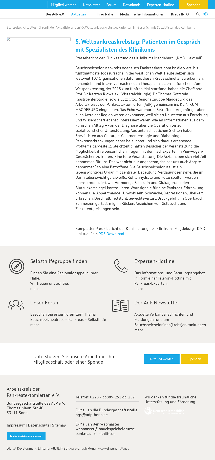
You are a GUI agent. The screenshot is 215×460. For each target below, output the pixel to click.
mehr (34, 288)
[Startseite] (13, 9)
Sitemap (59, 425)
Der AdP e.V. (55, 14)
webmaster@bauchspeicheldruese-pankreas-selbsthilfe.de (106, 431)
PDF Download (111, 233)
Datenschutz (38, 425)
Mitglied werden (63, 4)
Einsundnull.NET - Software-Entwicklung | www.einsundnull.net (83, 448)
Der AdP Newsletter (156, 302)
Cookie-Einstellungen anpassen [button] (26, 435)
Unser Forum (45, 302)
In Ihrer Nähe (103, 14)
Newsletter (91, 4)
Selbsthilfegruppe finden (58, 261)
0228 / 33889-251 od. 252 (112, 397)
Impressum (16, 425)
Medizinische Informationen (142, 14)
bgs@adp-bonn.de (92, 414)
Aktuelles (78, 14)
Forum (111, 4)
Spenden (194, 4)
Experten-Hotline (160, 4)
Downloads (131, 4)
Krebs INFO (180, 14)
